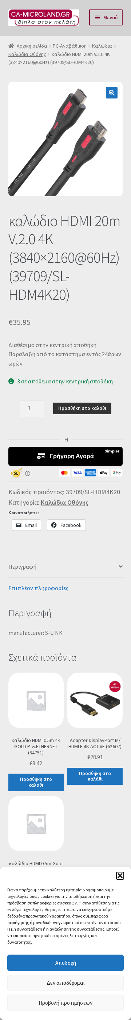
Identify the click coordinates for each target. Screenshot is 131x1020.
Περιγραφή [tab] (22, 566)
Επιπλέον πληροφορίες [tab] (38, 588)
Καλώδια (102, 46)
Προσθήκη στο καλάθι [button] (36, 782)
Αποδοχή (65, 962)
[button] (120, 875)
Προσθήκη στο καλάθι (82, 408)
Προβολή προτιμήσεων (65, 1002)
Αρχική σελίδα (32, 46)
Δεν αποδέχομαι (66, 982)
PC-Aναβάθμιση (70, 46)
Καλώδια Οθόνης (27, 54)
